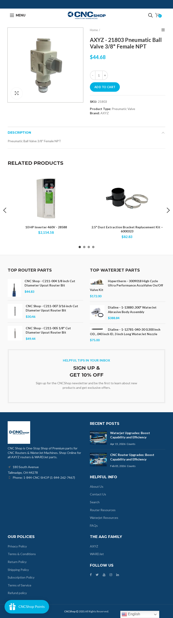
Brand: (95, 113)
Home (94, 30)
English (133, 614)
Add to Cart (104, 87)
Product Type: (100, 109)
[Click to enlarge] (16, 93)
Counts (131, 444)
